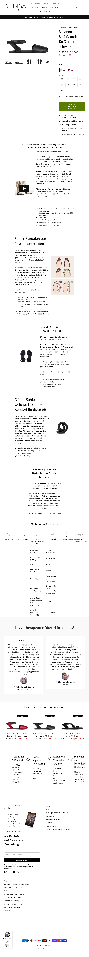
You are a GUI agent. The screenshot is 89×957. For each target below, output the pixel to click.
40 (62, 85)
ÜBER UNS (54, 7)
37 (68, 79)
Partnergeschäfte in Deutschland (58, 813)
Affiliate (7, 910)
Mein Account (51, 826)
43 (80, 85)
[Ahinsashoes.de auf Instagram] (5, 872)
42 (74, 85)
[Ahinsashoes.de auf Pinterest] (18, 872)
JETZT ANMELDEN (22, 860)
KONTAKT (48, 11)
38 (74, 79)
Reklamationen (9, 891)
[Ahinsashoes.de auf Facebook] (10, 872)
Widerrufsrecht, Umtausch (14, 887)
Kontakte (49, 822)
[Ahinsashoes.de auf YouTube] (14, 872)
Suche (48, 806)
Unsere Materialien (53, 819)
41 (68, 85)
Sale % (44, 7)
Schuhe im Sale (73, 27)
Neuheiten (35, 4)
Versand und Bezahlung (12, 897)
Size (61, 75)
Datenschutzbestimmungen (14, 894)
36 (62, 79)
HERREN (55, 4)
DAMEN (46, 4)
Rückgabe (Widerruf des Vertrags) (58, 829)
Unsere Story (50, 816)
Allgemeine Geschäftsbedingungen (16, 884)
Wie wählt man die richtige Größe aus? (71, 96)
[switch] (7, 945)
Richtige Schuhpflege (12, 907)
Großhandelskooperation (13, 904)
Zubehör (34, 7)
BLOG (39, 11)
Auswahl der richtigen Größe (14, 901)
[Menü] (11, 932)
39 (80, 79)
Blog (47, 809)
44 (62, 91)
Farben (62, 65)
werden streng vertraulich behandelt (18, 868)
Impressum (8, 881)
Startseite (62, 27)
